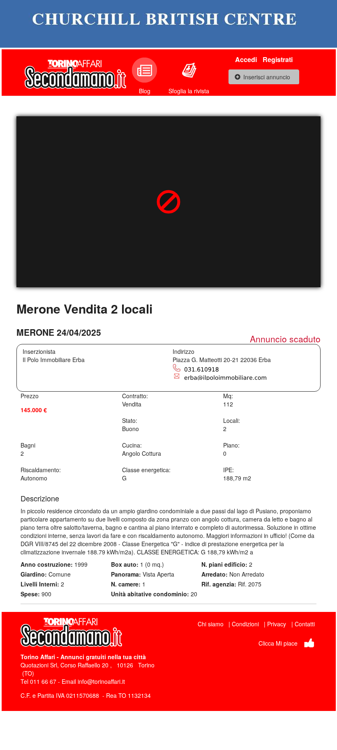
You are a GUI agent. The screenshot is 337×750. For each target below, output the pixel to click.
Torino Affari (38, 657)
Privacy (276, 624)
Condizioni (245, 624)
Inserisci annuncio (266, 77)
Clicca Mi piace (278, 643)
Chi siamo (211, 624)
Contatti (305, 624)
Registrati (278, 59)
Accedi (246, 59)
